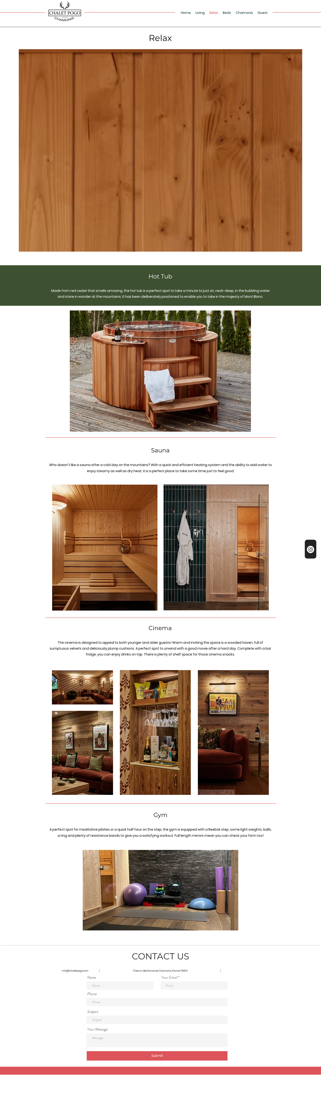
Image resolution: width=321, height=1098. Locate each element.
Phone (92, 994)
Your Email (169, 977)
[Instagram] (310, 549)
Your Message (97, 1029)
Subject (92, 1012)
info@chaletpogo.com (75, 971)
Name (91, 977)
